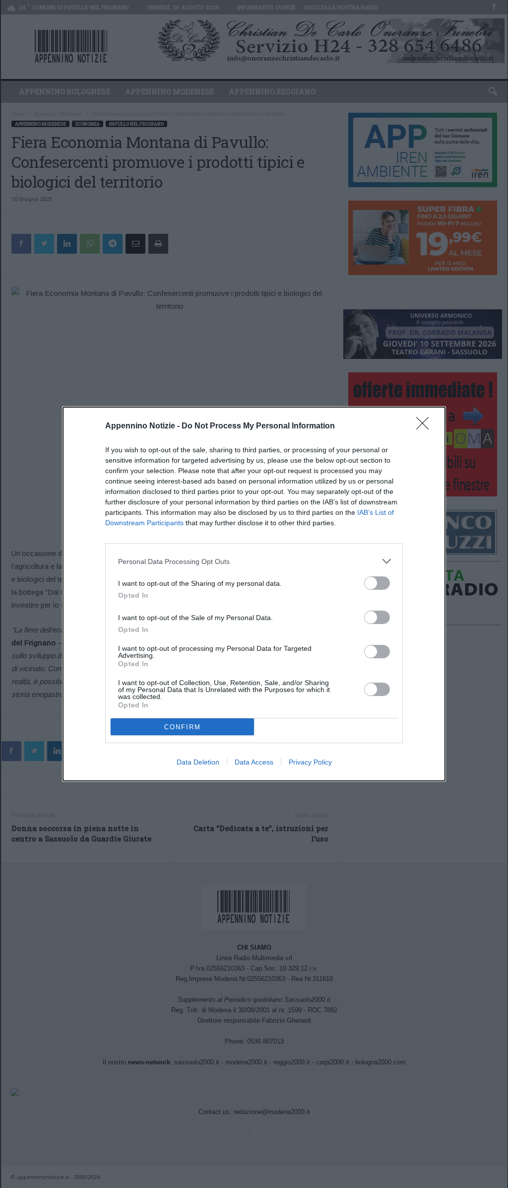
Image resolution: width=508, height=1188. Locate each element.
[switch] (377, 583)
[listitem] (254, 561)
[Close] (425, 426)
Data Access (254, 762)
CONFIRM (182, 727)
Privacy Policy (310, 762)
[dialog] (254, 594)
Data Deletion (198, 762)
